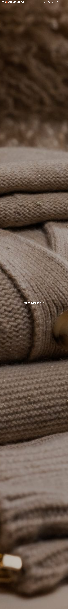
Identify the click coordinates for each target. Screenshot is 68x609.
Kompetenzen (53, 2)
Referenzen (59, 2)
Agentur (45, 2)
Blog (49, 2)
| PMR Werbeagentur (13, 2)
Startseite (41, 2)
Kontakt (64, 2)
